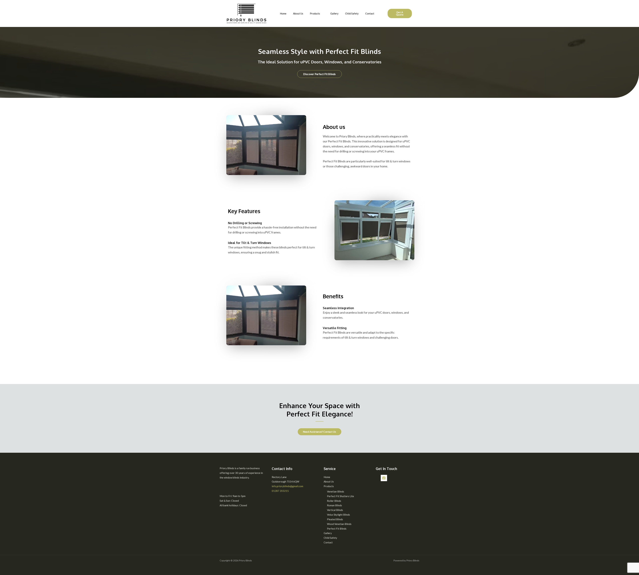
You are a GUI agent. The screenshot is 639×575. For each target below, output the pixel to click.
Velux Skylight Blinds (338, 514)
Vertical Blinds (335, 509)
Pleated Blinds (335, 519)
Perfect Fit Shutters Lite (340, 496)
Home (283, 13)
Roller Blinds (334, 500)
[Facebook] (384, 478)
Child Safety (352, 13)
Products (315, 13)
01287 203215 (280, 490)
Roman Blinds (334, 505)
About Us (298, 13)
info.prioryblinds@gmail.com (287, 486)
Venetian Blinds (335, 491)
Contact (369, 13)
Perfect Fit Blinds (336, 528)
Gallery (334, 13)
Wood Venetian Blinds (339, 523)
